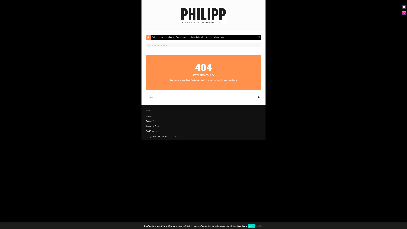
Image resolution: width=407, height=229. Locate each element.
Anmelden (149, 116)
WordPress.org (151, 131)
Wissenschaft (181, 37)
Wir (222, 37)
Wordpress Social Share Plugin (193, 141)
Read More (259, 226)
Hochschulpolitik (197, 37)
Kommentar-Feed (152, 126)
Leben (169, 37)
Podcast (216, 37)
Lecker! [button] (251, 226)
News (208, 37)
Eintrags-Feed (151, 121)
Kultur (161, 37)
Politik (154, 37)
